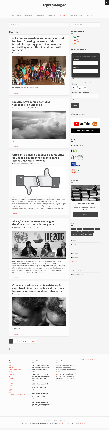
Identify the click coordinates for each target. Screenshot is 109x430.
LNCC (10, 387)
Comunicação (86, 229)
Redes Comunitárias (76, 15)
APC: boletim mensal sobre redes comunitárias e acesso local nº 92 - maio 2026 (41, 386)
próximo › (25, 341)
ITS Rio (11, 383)
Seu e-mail (76, 67)
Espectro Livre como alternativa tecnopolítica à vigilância (31, 103)
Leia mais (15, 93)
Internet (73, 231)
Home (12, 15)
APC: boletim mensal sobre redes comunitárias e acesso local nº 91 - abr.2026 (41, 395)
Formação (51, 15)
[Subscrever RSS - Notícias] (39, 349)
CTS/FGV (11, 373)
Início (12, 24)
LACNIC (11, 385)
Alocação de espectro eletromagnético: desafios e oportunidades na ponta (35, 223)
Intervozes (12, 382)
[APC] (85, 171)
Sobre (19, 15)
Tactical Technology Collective (17, 394)
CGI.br (10, 371)
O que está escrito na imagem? (81, 92)
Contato (62, 420)
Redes (92, 229)
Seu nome (76, 59)
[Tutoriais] (85, 193)
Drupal (91, 359)
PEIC (10, 391)
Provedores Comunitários (86, 203)
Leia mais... (85, 215)
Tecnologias (28, 15)
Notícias (62, 15)
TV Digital (79, 229)
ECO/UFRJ (11, 374)
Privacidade (74, 234)
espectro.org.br (54, 4)
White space (90, 231)
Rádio (78, 231)
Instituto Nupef (65, 423)
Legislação (40, 15)
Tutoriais (97, 229)
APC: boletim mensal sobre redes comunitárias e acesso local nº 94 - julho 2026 (41, 376)
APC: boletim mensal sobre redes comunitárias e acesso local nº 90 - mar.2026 (41, 404)
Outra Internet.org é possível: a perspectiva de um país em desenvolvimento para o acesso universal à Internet (38, 157)
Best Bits (11, 367)
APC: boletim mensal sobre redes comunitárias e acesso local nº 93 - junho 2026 (41, 367)
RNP (10, 392)
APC (10, 365)
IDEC (10, 380)
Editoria (89, 15)
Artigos (77, 266)
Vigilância (81, 234)
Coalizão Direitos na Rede (16, 369)
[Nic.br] (85, 150)
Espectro (74, 229)
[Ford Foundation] (85, 145)
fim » (33, 341)
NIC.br (10, 389)
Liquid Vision (83, 423)
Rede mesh (83, 231)
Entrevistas (78, 270)
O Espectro (47, 420)
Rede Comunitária (88, 234)
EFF (10, 376)
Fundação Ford (13, 378)
